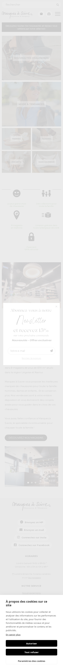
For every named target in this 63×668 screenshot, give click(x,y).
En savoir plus (13, 634)
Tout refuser (31, 652)
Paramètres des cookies (31, 660)
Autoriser (31, 643)
